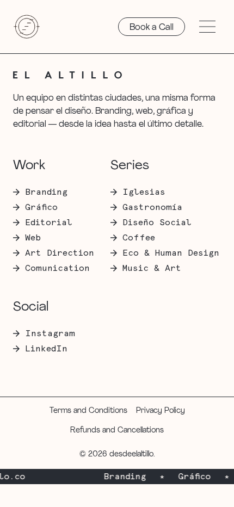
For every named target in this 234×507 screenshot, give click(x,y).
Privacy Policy (160, 411)
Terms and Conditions (88, 411)
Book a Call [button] (152, 27)
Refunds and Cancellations (117, 430)
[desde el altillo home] (26, 26)
